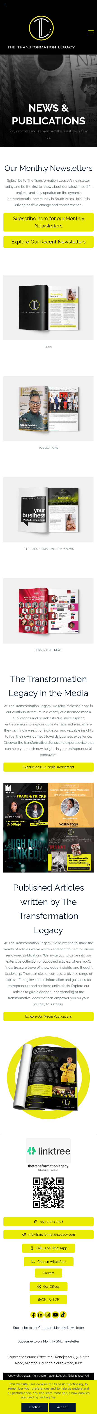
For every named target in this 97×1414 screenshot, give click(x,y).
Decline (34, 1407)
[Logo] (39, 32)
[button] (5, 5)
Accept (62, 1407)
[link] (48, 786)
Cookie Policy (66, 1397)
